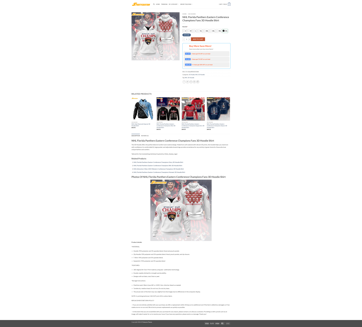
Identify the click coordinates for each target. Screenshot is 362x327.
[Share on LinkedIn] (197, 81)
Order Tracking (185, 4)
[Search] (154, 4)
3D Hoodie (192, 14)
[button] (224, 4)
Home (158, 4)
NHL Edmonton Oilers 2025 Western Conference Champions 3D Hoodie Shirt (158, 169)
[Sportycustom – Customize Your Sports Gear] (141, 4)
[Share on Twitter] (187, 81)
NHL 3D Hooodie (200, 74)
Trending (164, 4)
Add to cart (198, 39)
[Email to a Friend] (191, 81)
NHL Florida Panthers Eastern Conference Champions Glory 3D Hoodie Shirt (158, 162)
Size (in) (185, 26)
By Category (173, 4)
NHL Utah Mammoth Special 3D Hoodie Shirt (141, 125)
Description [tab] (136, 135)
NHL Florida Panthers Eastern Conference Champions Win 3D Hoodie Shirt (157, 165)
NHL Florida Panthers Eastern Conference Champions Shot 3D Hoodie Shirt (166, 125)
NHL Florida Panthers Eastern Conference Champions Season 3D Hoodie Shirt (217, 125)
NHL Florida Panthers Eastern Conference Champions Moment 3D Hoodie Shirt (159, 172)
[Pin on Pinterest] (194, 81)
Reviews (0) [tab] (145, 135)
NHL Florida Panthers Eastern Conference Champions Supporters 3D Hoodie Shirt (193, 125)
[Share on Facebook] (184, 81)
